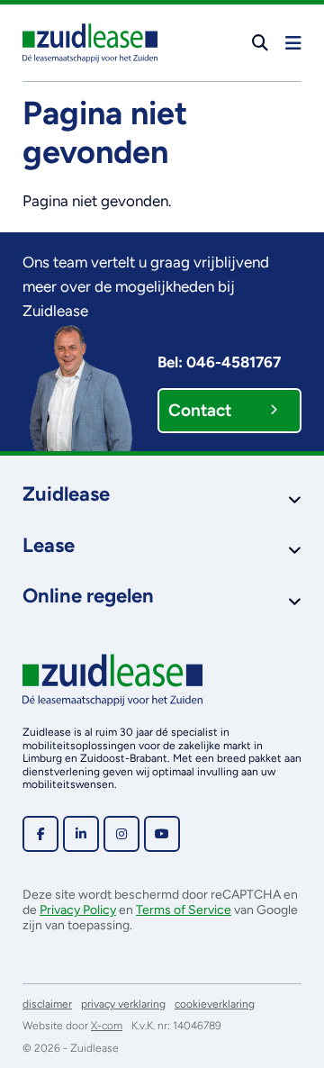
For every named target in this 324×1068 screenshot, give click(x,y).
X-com (106, 1025)
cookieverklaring (215, 1004)
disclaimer (47, 1004)
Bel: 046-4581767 (219, 362)
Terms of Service (183, 910)
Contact (199, 410)
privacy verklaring (123, 1004)
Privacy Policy (78, 910)
